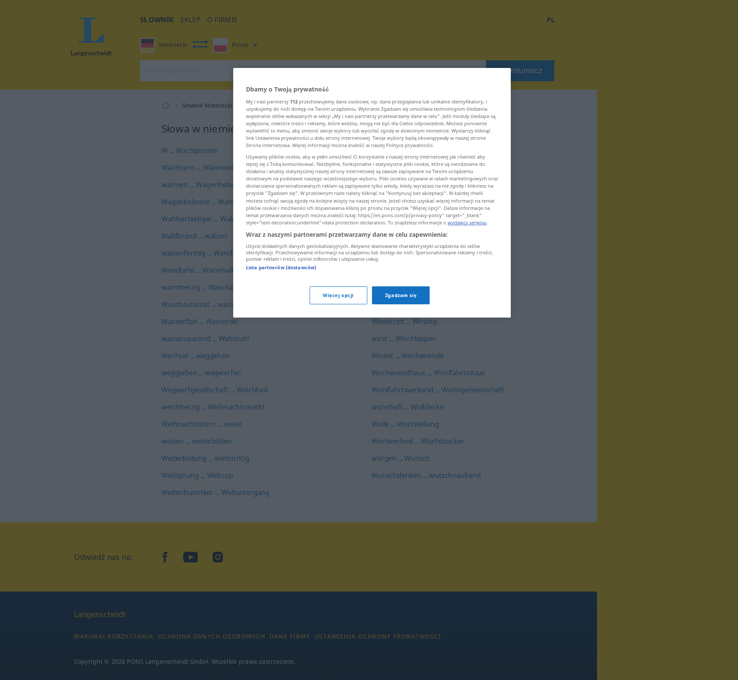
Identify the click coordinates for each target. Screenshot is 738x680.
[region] (372, 193)
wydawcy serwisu (467, 222)
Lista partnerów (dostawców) (281, 267)
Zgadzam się (400, 295)
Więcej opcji (338, 295)
